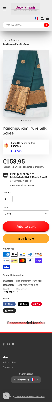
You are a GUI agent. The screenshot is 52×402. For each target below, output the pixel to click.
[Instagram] (8, 344)
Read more (9, 291)
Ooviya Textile (21, 396)
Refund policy (9, 362)
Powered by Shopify (36, 396)
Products (15, 40)
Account (42, 18)
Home (5, 40)
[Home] (25, 9)
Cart (47, 18)
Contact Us (8, 367)
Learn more (16, 151)
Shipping (19, 167)
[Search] (46, 25)
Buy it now (26, 238)
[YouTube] (13, 344)
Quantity (7, 192)
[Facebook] (4, 344)
